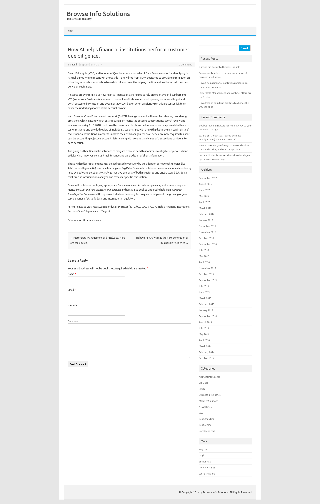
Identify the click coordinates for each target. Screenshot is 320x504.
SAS (201, 412)
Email (72, 289)
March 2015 (205, 298)
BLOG (70, 31)
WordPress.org (207, 473)
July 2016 (204, 250)
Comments (207, 467)
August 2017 (205, 184)
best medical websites (211, 155)
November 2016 (207, 232)
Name (72, 274)
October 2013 (206, 358)
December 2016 (207, 226)
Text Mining (205, 425)
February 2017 (206, 214)
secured (203, 145)
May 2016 (204, 256)
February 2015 (206, 304)
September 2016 (208, 244)
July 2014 (204, 328)
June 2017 (204, 190)
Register (203, 449)
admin (74, 64)
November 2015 (207, 268)
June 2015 (204, 292)
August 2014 (205, 322)
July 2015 (204, 286)
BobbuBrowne (206, 125)
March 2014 (205, 346)
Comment (73, 321)
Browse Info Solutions (98, 13)
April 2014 (204, 340)
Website (72, 305)
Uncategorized (207, 431)
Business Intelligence (210, 394)
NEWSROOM (206, 407)
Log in (202, 455)
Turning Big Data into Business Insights (219, 67)
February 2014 (206, 352)
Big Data (203, 382)
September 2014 (208, 316)
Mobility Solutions (208, 401)
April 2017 (204, 202)
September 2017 (208, 178)
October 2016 (206, 238)
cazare (202, 135)
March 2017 (205, 208)
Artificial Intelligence (90, 220)
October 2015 (206, 274)
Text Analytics (206, 419)
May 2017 (204, 196)
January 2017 (206, 220)
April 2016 (204, 262)
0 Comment (185, 64)
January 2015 (206, 310)
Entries (205, 461)
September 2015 (208, 280)
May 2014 (204, 334)
